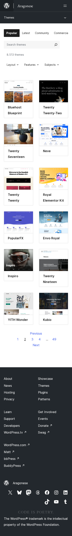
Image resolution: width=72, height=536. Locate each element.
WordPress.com (17, 445)
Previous (36, 333)
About (8, 379)
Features (30, 64)
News (8, 386)
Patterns (44, 399)
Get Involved (47, 412)
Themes (9, 17)
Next (36, 345)
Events (43, 419)
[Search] (56, 45)
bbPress (11, 459)
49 (54, 339)
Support (9, 419)
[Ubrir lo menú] (66, 6)
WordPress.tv (15, 432)
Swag (44, 432)
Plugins (43, 392)
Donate (45, 426)
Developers (12, 426)
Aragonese (20, 483)
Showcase (45, 379)
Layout (11, 64)
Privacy (9, 399)
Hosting (9, 392)
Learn (8, 412)
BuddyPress (14, 466)
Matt (9, 452)
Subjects (50, 64)
